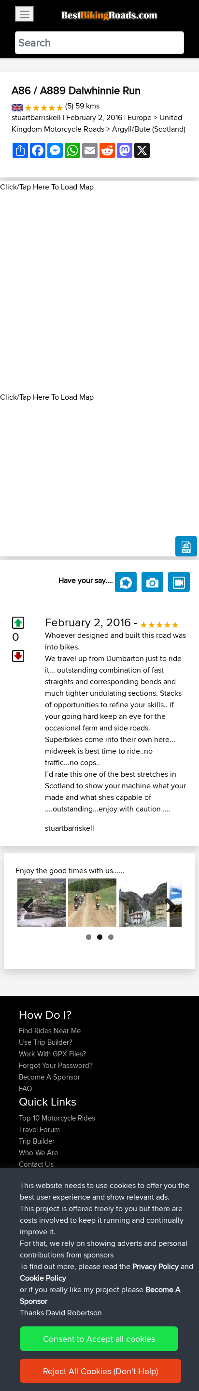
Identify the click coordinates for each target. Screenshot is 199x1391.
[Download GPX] (186, 546)
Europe (140, 117)
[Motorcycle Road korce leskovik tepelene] (41, 902)
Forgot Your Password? (56, 1065)
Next (167, 902)
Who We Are (38, 1153)
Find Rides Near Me (50, 1031)
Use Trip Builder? (45, 1042)
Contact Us (36, 1164)
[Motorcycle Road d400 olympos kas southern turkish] (92, 902)
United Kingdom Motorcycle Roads (97, 123)
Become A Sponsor (49, 1077)
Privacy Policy (155, 1266)
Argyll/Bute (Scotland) (148, 129)
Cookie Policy (43, 1277)
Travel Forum (39, 1129)
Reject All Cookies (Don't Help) (100, 1371)
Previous (32, 902)
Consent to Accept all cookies (99, 1339)
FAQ (25, 1088)
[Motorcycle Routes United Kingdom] (17, 105)
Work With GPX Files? (52, 1054)
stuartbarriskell (36, 117)
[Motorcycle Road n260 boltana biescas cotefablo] (143, 902)
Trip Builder (37, 1141)
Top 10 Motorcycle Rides (57, 1118)
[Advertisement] (99, 292)
